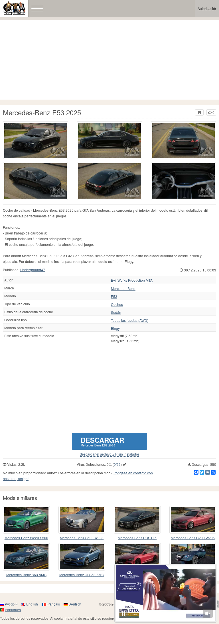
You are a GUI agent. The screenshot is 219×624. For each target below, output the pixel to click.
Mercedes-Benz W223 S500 (26, 537)
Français (53, 604)
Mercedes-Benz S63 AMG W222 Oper (26, 575)
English (32, 604)
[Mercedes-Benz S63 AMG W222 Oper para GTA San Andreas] (26, 557)
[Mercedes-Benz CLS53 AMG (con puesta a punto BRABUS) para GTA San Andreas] (82, 557)
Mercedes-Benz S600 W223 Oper (82, 538)
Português (13, 609)
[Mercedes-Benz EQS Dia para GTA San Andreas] (137, 520)
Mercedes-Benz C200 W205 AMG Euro (193, 538)
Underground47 (32, 269)
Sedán (116, 312)
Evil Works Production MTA (132, 280)
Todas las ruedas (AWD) (129, 320)
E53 (114, 296)
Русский (11, 604)
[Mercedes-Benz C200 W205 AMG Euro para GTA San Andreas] (192, 520)
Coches (117, 304)
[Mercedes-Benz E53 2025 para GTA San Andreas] (35, 140)
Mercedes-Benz (123, 288)
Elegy (115, 328)
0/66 (117, 464)
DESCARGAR (102, 441)
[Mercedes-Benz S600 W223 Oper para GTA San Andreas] (82, 520)
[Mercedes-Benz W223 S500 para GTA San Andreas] (26, 520)
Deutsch (74, 604)
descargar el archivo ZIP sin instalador (109, 454)
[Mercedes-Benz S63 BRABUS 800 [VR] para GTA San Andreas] (137, 557)
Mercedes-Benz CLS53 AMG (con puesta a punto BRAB (81, 575)
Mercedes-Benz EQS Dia (137, 537)
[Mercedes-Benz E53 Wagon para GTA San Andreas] (192, 557)
